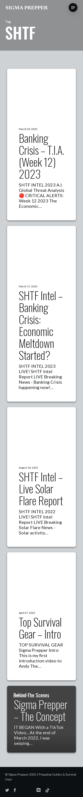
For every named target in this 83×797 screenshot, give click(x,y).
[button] (73, 7)
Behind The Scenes (31, 695)
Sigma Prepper (27, 7)
